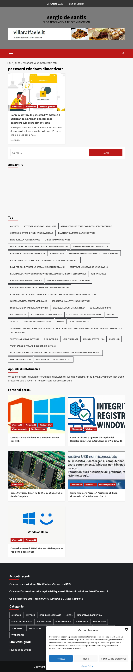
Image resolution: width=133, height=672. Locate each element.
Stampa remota (18, 314)
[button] (126, 630)
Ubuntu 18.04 (44, 621)
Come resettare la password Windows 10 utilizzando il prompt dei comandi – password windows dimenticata (35, 119)
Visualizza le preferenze (113, 658)
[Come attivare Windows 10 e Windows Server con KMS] (36, 414)
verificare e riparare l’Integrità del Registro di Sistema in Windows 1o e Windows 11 (55, 352)
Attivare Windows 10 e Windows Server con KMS (86, 226)
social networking (100, 308)
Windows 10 (17, 106)
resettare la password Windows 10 (89, 267)
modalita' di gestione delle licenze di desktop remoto (39, 246)
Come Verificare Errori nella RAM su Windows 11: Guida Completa (46, 598)
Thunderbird (51, 339)
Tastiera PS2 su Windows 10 (37, 321)
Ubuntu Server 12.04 (93, 339)
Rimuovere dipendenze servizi (26, 280)
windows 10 (42, 359)
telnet (60, 321)
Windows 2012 (36, 628)
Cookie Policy (87, 666)
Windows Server (38, 429)
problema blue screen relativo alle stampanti (94, 253)
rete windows (98, 274)
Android (16, 615)
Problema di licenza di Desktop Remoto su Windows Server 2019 (44, 260)
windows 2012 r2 (62, 359)
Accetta (61, 658)
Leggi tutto (15, 140)
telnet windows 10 (79, 321)
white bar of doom (20, 359)
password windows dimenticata (90, 246)
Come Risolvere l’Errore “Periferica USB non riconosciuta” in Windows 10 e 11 (94, 494)
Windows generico (47, 106)
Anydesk (30, 615)
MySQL (69, 615)
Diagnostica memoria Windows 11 (76, 233)
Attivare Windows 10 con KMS (40, 226)
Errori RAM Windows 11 (57, 240)
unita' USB (114, 339)
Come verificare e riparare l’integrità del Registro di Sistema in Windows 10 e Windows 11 (96, 439)
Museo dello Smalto (20, 649)
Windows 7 (82, 621)
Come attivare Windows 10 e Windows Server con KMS (40, 584)
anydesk (14, 226)
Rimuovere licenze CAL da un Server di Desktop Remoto (39, 287)
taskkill (111, 314)
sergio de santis (66, 17)
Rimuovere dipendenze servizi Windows (68, 280)
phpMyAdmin (57, 253)
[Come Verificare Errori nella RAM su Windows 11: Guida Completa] (36, 470)
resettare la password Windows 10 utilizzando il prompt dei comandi (48, 274)
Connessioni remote (50, 615)
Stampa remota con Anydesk (46, 314)
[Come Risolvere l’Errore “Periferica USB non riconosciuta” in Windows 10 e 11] (96, 470)
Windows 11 (31, 106)
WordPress (18, 635)
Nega (86, 658)
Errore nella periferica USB (25, 240)
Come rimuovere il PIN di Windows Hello (32, 233)
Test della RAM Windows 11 (24, 339)
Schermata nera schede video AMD (28, 301)
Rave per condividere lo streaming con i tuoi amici (37, 267)
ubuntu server (71, 339)
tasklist (14, 321)
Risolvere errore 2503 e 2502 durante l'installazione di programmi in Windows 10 (53, 294)
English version (76, 3)
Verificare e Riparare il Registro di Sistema (33, 346)
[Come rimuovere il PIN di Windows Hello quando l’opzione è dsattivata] (36, 525)
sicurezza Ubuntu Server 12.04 (69, 308)
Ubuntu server (63, 621)
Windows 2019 (46, 425)
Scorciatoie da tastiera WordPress (29, 308)
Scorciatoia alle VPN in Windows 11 (71, 301)
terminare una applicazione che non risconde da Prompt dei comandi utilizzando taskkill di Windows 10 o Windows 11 (65, 330)
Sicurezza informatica (89, 615)
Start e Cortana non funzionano (84, 314)
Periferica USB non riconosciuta (28, 253)
